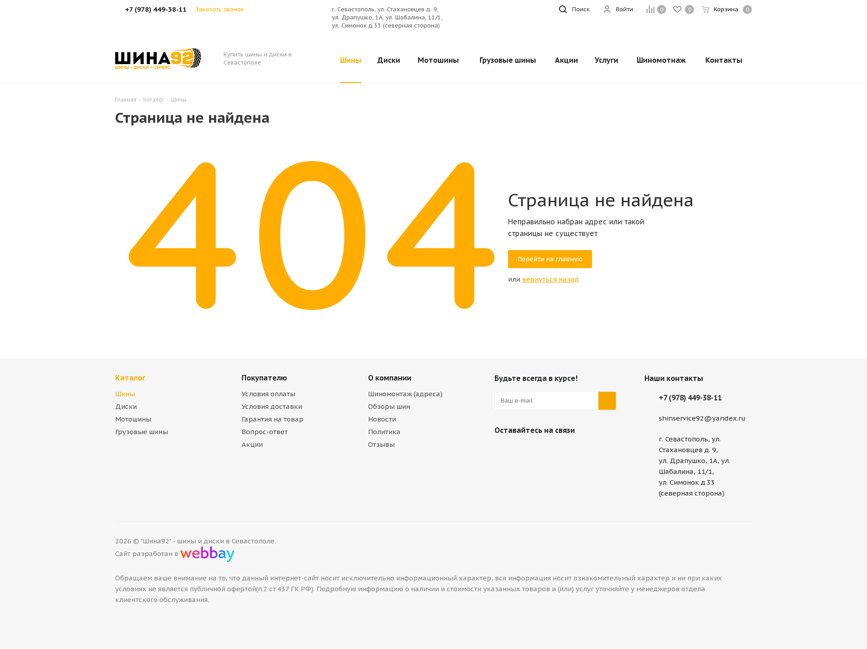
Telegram (526, 451)
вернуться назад (550, 279)
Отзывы (381, 444)
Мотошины (133, 419)
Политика (384, 431)
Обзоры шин (389, 406)
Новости (382, 419)
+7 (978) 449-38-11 (690, 397)
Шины (125, 393)
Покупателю (264, 377)
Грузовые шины (141, 431)
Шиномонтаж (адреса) (405, 393)
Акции (252, 444)
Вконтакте (503, 451)
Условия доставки (272, 406)
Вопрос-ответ (265, 431)
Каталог (130, 377)
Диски (126, 406)
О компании (389, 377)
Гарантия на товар (272, 419)
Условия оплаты (268, 393)
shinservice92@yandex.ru (702, 418)
